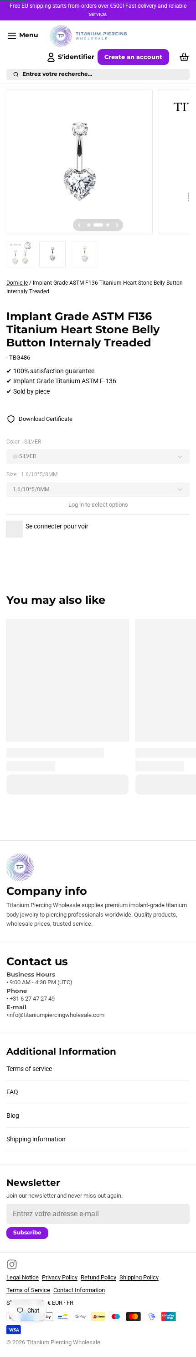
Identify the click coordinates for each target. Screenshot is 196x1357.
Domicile (17, 283)
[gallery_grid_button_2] (107, 225)
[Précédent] (79, 225)
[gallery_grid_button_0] (88, 225)
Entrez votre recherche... (57, 74)
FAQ (12, 1091)
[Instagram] (11, 1264)
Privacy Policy (59, 1277)
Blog (12, 1115)
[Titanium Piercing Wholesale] (88, 36)
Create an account (133, 57)
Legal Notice (22, 1277)
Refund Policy (98, 1277)
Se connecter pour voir (57, 526)
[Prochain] (117, 225)
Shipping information (36, 1139)
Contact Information (79, 1290)
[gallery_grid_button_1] (98, 225)
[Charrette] (182, 57)
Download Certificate (45, 418)
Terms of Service (28, 1290)
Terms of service (29, 1068)
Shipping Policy (139, 1277)
